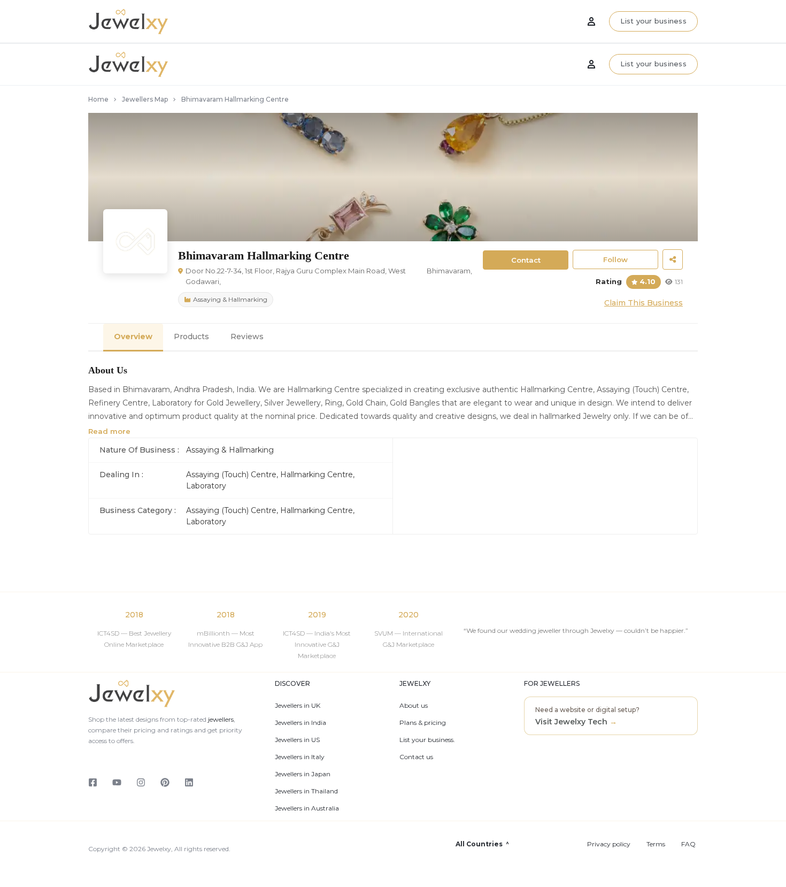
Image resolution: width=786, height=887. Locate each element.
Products (191, 336)
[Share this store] (672, 259)
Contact (526, 260)
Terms (655, 844)
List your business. (427, 740)
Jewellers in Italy (300, 757)
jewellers (220, 719)
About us (413, 705)
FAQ (688, 844)
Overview (133, 336)
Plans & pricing (422, 723)
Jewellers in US (297, 740)
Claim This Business (643, 303)
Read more (109, 431)
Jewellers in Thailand (306, 791)
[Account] (591, 64)
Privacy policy (608, 844)
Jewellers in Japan (302, 774)
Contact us (416, 757)
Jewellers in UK (297, 705)
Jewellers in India (300, 723)
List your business (653, 63)
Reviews (247, 336)
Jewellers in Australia (307, 808)
